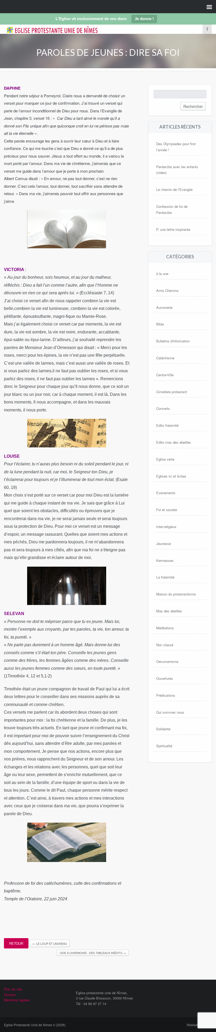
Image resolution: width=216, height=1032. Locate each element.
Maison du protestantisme (176, 594)
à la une (162, 273)
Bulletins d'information (173, 340)
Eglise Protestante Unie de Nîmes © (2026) (35, 1024)
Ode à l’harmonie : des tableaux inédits (93, 953)
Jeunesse (163, 543)
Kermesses (165, 560)
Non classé (164, 644)
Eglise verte (165, 459)
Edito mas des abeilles (173, 442)
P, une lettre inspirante (173, 229)
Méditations (165, 627)
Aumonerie (164, 307)
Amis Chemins (167, 290)
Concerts (163, 408)
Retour (16, 943)
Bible (160, 324)
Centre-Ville (165, 374)
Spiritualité (164, 745)
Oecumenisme (167, 661)
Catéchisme (165, 357)
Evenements (165, 492)
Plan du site (13, 989)
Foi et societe (166, 509)
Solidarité (163, 728)
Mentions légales (17, 999)
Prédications (165, 695)
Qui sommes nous (170, 712)
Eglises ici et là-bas (171, 476)
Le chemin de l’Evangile (174, 189)
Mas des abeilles (169, 610)
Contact (10, 994)
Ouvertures (164, 678)
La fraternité (165, 577)
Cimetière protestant (171, 391)
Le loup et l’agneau (49, 943)
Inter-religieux (166, 526)
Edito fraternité (167, 425)
